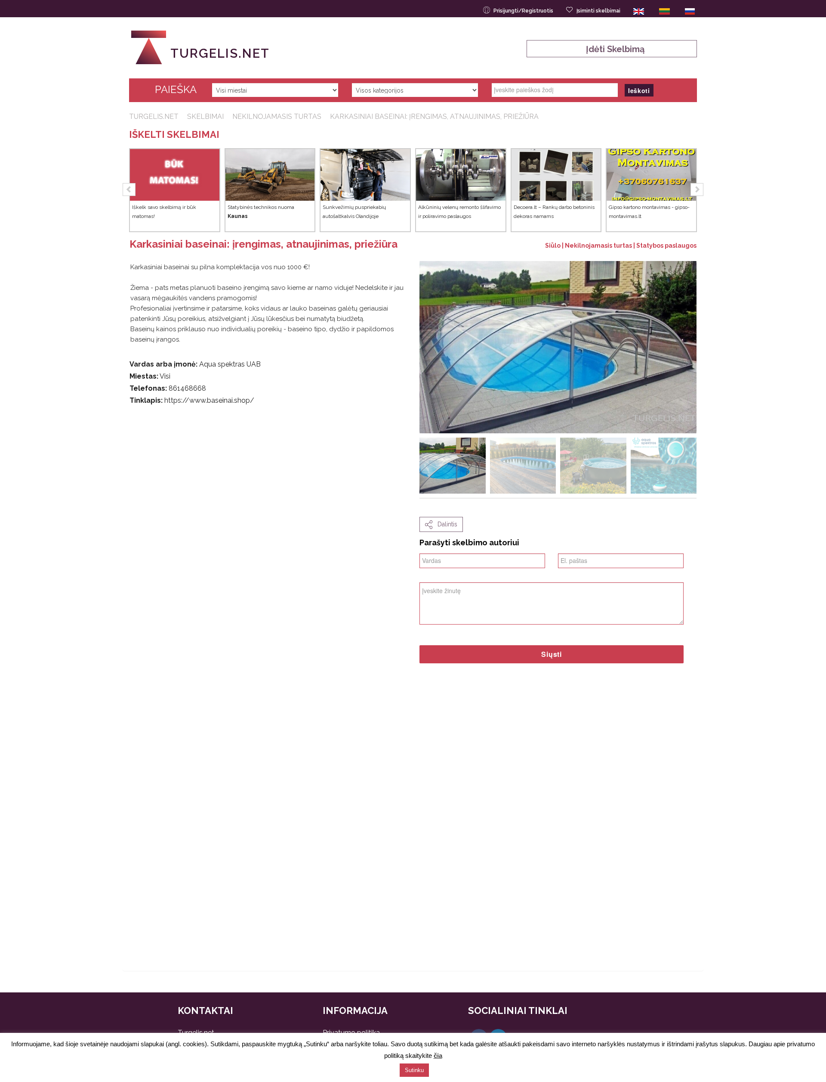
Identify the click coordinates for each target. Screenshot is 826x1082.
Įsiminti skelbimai (598, 11)
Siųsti (551, 654)
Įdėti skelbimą (611, 49)
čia (438, 1055)
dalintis (444, 524)
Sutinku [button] (414, 1070)
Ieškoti (639, 90)
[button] (129, 189)
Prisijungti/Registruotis (523, 11)
